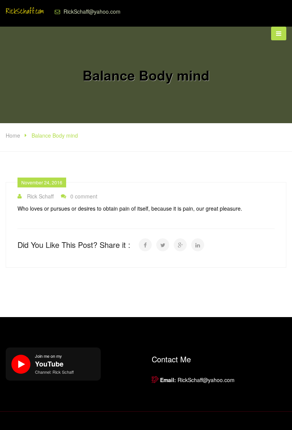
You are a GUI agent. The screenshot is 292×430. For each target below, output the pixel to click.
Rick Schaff (40, 196)
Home (13, 135)
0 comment (83, 196)
